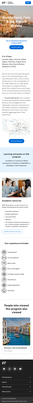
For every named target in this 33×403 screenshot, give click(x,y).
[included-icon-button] (4, 252)
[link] (7, 3)
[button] (16, 47)
